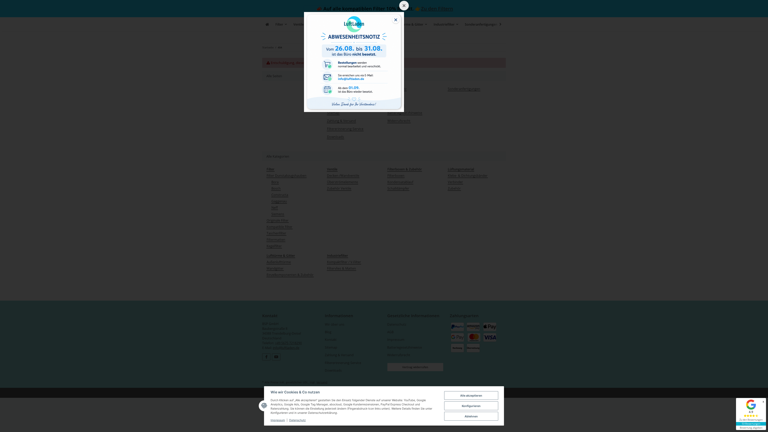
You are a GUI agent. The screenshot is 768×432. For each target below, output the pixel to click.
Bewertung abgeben (751, 427)
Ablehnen (471, 416)
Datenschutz (297, 420)
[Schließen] (404, 5)
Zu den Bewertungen (751, 419)
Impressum (278, 420)
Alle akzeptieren (471, 395)
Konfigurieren (471, 406)
